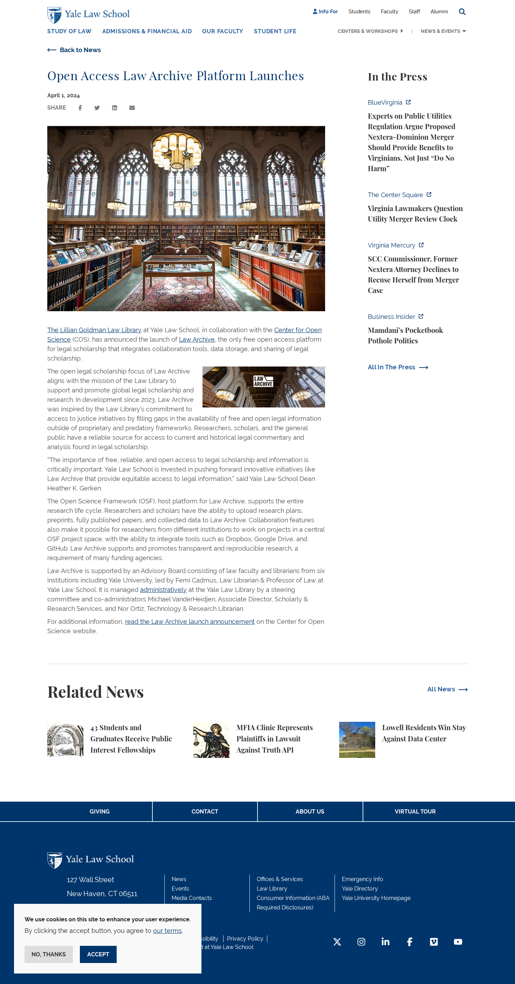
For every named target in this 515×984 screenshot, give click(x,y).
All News (441, 689)
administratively (163, 589)
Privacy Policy (245, 938)
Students (359, 11)
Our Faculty (222, 31)
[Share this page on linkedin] (114, 108)
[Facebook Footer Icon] (409, 942)
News (179, 879)
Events (180, 888)
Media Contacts (192, 898)
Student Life (275, 31)
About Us (310, 811)
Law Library (272, 888)
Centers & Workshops (368, 31)
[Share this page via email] (132, 108)
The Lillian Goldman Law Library (94, 330)
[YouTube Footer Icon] (458, 942)
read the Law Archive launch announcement (190, 621)
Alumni (439, 11)
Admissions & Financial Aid (147, 31)
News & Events (440, 31)
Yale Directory (360, 888)
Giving (100, 811)
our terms (167, 930)
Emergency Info (362, 879)
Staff (414, 11)
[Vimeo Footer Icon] (434, 942)
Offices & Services (280, 879)
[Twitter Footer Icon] (337, 942)
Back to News (80, 50)
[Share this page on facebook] (80, 108)
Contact (205, 811)
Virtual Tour (415, 811)
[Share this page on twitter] (97, 108)
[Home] (90, 15)
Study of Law (69, 31)
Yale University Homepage (376, 898)
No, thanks (49, 954)
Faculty (389, 11)
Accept (98, 954)
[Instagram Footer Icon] (361, 942)
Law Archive (197, 339)
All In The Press (392, 367)
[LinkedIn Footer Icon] (385, 942)
